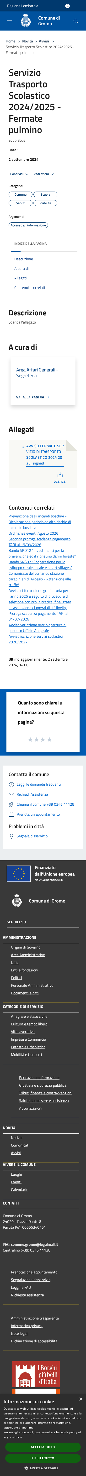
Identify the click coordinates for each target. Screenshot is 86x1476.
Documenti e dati (25, 993)
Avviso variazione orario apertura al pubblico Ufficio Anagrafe (37, 627)
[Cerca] (76, 21)
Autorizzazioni (30, 1108)
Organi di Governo (25, 947)
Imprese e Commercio (28, 1039)
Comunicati (20, 1145)
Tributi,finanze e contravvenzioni (45, 1093)
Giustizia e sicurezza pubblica (42, 1085)
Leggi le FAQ (21, 1287)
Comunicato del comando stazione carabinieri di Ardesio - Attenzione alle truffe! (40, 579)
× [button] (80, 1399)
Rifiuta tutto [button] (43, 1458)
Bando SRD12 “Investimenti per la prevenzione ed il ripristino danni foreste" (42, 553)
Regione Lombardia (22, 6)
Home (10, 41)
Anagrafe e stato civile (29, 1016)
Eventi (16, 1182)
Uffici (15, 962)
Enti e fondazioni (24, 970)
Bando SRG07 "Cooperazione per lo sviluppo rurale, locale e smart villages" (40, 564)
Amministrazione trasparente (35, 1318)
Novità (27, 41)
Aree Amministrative (28, 955)
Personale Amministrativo (32, 985)
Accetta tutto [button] (43, 1447)
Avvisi (44, 41)
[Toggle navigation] (9, 20)
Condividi (17, 174)
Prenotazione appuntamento (34, 1272)
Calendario (19, 1189)
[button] (43, 1468)
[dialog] (43, 1435)
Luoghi (16, 1174)
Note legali (19, 1333)
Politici (16, 978)
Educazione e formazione (39, 1077)
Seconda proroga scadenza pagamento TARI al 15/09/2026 (39, 542)
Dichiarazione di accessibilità (34, 1341)
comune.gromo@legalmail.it (34, 1244)
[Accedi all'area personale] (67, 6)
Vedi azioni (41, 174)
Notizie (16, 1137)
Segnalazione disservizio (30, 1280)
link (19, 1437)
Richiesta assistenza (27, 1295)
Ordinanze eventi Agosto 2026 (33, 533)
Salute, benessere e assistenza (44, 1100)
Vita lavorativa (23, 1031)
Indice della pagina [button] (30, 243)
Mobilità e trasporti (26, 1054)
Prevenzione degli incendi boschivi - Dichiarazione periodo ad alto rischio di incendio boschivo (40, 521)
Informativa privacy (27, 1326)
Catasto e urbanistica (28, 1047)
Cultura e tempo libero (29, 1024)
